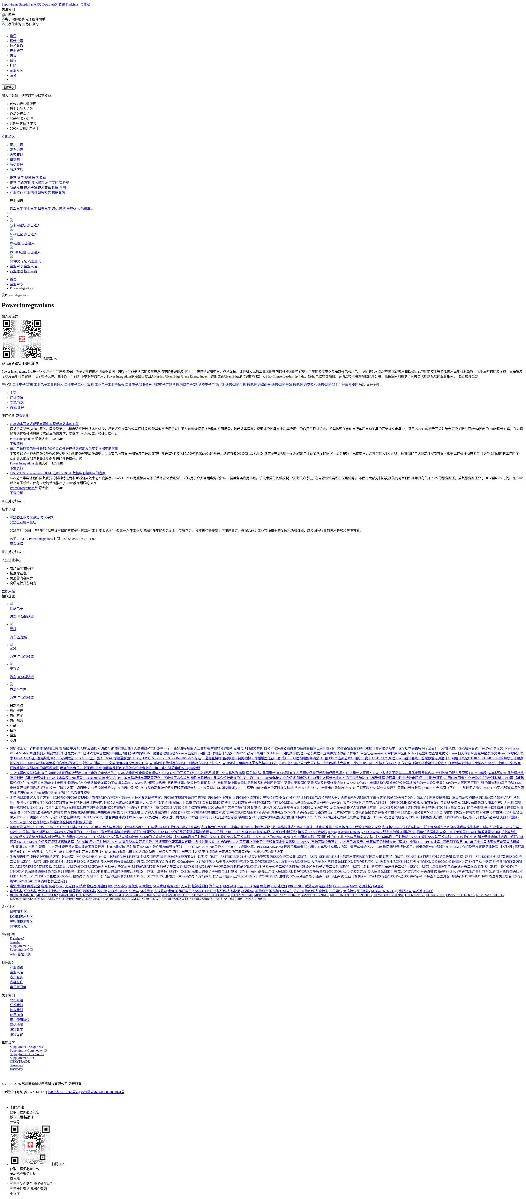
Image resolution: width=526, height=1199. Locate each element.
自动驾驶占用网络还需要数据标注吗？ (250, 763)
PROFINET (296, 886)
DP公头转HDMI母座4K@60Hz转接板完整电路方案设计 (294, 812)
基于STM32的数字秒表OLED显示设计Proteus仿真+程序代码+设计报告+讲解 (303, 802)
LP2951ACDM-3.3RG (228, 898)
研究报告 (44, 192)
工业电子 (31, 209)
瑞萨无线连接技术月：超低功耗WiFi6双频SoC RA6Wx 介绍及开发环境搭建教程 (440, 847)
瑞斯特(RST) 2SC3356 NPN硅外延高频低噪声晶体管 (328, 817)
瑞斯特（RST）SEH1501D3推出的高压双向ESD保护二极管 (339, 856)
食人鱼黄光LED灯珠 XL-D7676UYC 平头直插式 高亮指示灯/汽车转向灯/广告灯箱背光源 (431, 871)
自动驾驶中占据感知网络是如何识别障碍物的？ (117, 753)
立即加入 (8, 136)
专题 (42, 177)
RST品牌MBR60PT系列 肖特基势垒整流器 (100, 866)
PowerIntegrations (41, 539)
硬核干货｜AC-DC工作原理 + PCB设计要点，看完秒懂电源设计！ (403, 758)
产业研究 (16, 50)
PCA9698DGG (361, 895)
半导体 (72, 209)
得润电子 (185, 891)
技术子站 (30, 187)
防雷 (256, 886)
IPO (110, 886)
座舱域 (22, 637)
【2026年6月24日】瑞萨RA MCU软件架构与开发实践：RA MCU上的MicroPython (231, 837)
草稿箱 (15, 159)
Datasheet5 (50, 4)
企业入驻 (30, 266)
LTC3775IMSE (86, 895)
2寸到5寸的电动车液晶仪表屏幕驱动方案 (364, 812)
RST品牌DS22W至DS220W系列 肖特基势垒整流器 (413, 876)
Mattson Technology (384, 891)
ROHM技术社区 (21, 916)
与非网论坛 (18, 225)
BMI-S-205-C (134, 895)
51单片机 (159, 886)
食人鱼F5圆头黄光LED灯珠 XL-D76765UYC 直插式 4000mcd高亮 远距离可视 (156, 861)
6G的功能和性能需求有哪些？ (139, 773)
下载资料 (16, 443)
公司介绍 (16, 1000)
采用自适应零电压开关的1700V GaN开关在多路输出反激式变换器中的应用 (64, 448)
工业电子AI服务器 (138, 384)
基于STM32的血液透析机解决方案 (42, 812)
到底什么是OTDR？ (466, 758)
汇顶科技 (363, 891)
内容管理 (16, 154)
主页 (13, 393)
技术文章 (44, 187)
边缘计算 (325, 886)
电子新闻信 (18, 987)
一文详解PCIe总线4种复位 (29, 773)
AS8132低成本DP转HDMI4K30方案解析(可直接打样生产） (111, 807)
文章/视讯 (17, 402)
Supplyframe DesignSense (27, 1046)
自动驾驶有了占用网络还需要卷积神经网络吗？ (310, 773)
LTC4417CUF (435, 895)
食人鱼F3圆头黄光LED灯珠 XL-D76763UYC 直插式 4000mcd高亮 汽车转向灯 (156, 876)
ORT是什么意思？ (383, 787)
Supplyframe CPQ (22, 1058)
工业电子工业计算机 (79, 384)
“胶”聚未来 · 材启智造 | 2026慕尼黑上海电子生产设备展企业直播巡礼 (249, 842)
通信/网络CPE (327, 384)
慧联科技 (223, 891)
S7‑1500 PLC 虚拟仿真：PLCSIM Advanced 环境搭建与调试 (264, 847)
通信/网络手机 (236, 384)
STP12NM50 (320, 895)
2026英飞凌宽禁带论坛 (155, 837)
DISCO (123, 891)
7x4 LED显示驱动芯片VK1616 (416, 812)
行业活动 (16, 271)
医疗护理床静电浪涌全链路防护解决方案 (62, 822)
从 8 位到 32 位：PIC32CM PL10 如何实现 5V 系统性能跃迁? (253, 832)
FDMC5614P (152, 895)
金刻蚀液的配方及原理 (451, 773)
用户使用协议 (20, 1020)
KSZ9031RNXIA (21, 898)
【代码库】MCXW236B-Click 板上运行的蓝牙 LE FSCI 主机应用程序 (109, 856)
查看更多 (22, 416)
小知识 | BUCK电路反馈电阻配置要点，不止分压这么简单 (148, 778)
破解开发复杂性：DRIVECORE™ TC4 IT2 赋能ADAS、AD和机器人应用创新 (66, 827)
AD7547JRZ (200, 895)
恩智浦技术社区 (21, 921)
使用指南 (16, 1015)
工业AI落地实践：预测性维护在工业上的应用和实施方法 (332, 837)
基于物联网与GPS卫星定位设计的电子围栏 (452, 807)
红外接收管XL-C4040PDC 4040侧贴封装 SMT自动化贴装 (451, 861)
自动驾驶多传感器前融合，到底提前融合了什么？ (185, 763)
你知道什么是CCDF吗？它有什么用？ (238, 753)
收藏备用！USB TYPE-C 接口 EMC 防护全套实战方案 (208, 802)
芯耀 (62, 4)
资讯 (13, 36)
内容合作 (16, 982)
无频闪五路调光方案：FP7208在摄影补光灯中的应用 (169, 797)
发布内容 (16, 150)
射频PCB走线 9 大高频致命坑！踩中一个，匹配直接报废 (152, 748)
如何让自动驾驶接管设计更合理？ (423, 763)
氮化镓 (265, 886)
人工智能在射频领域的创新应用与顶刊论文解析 (228, 748)
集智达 (134, 891)
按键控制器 (200, 886)
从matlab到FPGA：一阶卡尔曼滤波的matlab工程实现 (331, 787)
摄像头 (133, 886)
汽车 (13, 616)
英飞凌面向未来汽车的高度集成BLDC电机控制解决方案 (242, 851)
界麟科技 (89, 891)
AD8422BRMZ (44, 898)
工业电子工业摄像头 (110, 384)
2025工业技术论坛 (23, 522)
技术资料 (37, 182)
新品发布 (16, 187)
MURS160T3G (340, 895)
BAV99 (306, 895)
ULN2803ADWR (149, 898)
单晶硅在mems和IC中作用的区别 (383, 753)
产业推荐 (16, 192)
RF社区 (15, 243)
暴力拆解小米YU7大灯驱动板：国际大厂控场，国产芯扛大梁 (156, 851)
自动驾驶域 (25, 616)
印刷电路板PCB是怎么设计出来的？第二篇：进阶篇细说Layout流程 (151, 768)
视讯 (28, 177)
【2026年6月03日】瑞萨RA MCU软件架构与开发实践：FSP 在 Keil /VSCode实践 (163, 847)
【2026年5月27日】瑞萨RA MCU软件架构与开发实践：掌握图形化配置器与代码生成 (136, 842)
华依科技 (311, 891)
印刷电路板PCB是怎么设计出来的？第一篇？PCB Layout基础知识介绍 (241, 778)
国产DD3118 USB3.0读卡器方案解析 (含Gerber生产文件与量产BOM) (204, 807)
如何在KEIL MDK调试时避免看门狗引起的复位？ (46, 763)
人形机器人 (85, 209)
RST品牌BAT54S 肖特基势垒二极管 (157, 866)
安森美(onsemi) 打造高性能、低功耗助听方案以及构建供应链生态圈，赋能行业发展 (442, 827)
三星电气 (335, 891)
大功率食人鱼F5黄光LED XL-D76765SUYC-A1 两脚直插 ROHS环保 (360, 861)
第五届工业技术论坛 (312, 832)
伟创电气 (286, 891)
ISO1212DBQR (255, 898)
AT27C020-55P (289, 895)
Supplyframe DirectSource (27, 1054)
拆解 (55, 187)
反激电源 (311, 886)
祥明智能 (247, 891)
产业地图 (30, 192)
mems (345, 886)
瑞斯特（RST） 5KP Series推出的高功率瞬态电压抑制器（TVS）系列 (207, 871)
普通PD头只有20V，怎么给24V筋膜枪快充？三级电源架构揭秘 (432, 797)
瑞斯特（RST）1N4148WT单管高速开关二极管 (374, 866)
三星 (240, 886)
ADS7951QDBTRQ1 (176, 895)
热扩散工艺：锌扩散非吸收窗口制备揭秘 (39, 748)
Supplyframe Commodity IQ (28, 1050)
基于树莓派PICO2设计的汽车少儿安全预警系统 (203, 817)
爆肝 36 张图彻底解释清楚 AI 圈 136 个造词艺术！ (317, 758)
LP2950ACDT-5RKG (460, 895)
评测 (62, 187)
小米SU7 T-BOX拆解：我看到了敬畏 (436, 842)
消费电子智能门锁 (211, 384)
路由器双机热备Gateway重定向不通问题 (182, 753)
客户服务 (16, 977)
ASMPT (198, 891)
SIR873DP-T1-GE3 (110, 895)
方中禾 (428, 891)
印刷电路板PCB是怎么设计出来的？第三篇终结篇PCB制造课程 (339, 778)
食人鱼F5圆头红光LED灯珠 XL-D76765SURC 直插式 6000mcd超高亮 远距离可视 (271, 876)
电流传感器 (18, 886)
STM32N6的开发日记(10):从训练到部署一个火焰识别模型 (203, 773)
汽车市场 (120, 886)
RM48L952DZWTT (175, 898)
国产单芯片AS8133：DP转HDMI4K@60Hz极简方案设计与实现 (404, 802)
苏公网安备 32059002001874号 (102, 1092)
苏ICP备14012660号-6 (63, 1092)
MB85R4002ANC (266, 895)
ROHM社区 (18, 252)
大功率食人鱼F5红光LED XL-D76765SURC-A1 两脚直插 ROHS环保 (261, 861)
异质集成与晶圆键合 (261, 773)
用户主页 (16, 145)
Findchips (72, 4)
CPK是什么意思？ (359, 773)
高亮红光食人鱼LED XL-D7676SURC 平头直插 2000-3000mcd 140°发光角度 (312, 871)
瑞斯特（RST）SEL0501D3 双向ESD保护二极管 (417, 856)
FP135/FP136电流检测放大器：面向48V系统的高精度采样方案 (341, 797)
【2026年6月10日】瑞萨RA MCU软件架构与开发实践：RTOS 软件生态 (425, 837)
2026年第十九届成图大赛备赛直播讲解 (491, 842)
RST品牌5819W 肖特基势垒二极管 (314, 866)
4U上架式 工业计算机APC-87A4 (353, 876)
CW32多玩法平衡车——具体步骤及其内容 (404, 773)
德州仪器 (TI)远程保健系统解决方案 (264, 817)
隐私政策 (16, 1029)
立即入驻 (8, 591)
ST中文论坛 (18, 261)
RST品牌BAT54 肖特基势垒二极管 (208, 866)
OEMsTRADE (20, 1061)
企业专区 (16, 70)
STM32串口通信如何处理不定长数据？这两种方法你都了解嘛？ (313, 753)
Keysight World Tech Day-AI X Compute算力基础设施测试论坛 (372, 832)
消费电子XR (189, 384)
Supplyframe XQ (30, 4)
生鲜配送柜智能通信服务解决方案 (34, 856)
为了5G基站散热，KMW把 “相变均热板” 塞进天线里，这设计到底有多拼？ (162, 783)
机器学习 (229, 886)
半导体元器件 (348, 384)
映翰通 (323, 891)
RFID (248, 886)
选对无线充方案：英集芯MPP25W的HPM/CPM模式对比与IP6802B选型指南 (198, 812)
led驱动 (378, 886)
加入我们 (16, 1010)
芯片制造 (365, 886)
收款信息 (16, 169)
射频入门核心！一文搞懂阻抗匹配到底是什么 (115, 763)
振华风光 (261, 891)
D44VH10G (67, 895)
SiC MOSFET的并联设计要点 (502, 758)
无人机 (186, 886)
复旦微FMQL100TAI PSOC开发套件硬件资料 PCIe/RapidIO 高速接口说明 (115, 817)
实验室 (64, 182)
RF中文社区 (18, 911)
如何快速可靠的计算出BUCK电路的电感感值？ (82, 773)
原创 (35, 177)
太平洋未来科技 (49, 891)
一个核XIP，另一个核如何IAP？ (374, 763)
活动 (13, 75)
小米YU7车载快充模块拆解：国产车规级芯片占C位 (345, 847)
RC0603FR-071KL (22, 895)
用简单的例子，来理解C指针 (81, 768)
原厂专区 (51, 182)
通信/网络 (59, 209)
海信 (65, 891)
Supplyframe (10, 4)
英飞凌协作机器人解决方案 (459, 812)
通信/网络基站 (282, 384)
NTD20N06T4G (242, 895)
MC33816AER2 (47, 895)
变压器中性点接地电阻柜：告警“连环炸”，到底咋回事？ (426, 778)
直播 (13, 55)
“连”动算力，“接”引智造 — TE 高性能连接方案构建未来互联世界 (57, 847)
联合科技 (30, 891)
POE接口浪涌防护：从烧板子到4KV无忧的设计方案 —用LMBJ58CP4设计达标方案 (361, 807)
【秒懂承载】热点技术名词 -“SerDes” (465, 748)
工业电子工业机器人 (49, 384)
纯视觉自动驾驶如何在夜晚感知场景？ (169, 787)
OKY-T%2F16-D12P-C (388, 895)
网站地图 (16, 1025)
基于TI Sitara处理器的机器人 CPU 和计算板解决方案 (404, 817)
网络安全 (33, 886)
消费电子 (45, 209)
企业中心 (16, 266)
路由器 (102, 886)
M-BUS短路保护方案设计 (178, 856)
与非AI (84, 4)
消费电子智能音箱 (166, 384)
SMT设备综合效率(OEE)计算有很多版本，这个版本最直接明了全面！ (387, 748)
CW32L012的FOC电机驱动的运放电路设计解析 (378, 783)
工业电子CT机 (23, 384)
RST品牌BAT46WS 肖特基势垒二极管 (261, 866)
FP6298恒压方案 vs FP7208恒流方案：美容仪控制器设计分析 (252, 797)
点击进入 (33, 225)
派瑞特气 (349, 891)
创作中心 (8, 87)
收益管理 (16, 164)
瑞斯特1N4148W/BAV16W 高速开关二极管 (481, 876)
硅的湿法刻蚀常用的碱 (497, 783)
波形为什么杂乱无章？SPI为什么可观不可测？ (446, 783)
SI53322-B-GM (125, 898)
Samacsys (16, 1065)
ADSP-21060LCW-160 (98, 898)
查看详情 (16, 543)
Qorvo (60, 886)
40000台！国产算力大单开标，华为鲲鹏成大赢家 (314, 763)
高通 (51, 886)
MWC (354, 886)
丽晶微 (274, 891)
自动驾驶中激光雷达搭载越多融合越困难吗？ (250, 783)
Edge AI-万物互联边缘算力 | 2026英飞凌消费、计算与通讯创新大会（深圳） (354, 842)
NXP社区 (16, 234)
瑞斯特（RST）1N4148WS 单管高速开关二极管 (442, 866)
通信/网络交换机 (305, 384)
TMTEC (210, 891)
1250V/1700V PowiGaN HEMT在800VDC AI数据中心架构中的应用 (57, 473)
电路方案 (23, 182)
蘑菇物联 (75, 891)
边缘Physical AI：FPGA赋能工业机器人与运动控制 (102, 837)
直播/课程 (17, 407)
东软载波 (160, 891)
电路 (44, 886)
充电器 (70, 886)
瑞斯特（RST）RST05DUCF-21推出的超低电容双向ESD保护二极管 (247, 856)
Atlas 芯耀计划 (20, 954)
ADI (24, 539)
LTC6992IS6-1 (415, 895)
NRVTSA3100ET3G (490, 895)
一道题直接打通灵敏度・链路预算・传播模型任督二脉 (241, 758)
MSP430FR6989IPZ (69, 898)
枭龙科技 (16, 891)
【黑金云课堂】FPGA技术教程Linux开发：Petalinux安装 (64, 778)
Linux (337, 886)
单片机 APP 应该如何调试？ (90, 748)
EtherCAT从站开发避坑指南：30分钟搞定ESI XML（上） (55, 758)
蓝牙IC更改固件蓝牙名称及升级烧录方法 (313, 783)
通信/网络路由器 (259, 384)
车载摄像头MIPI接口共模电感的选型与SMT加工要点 (106, 812)
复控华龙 (146, 891)
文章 (20, 177)
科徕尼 (235, 891)
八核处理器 (279, 886)
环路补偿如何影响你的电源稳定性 (34, 768)
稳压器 (92, 886)
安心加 (299, 891)
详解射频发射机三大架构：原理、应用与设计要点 (484, 763)
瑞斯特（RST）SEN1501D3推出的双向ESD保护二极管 (60, 861)
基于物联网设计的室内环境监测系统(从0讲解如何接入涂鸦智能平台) (118, 802)
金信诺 (173, 891)
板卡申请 (30, 271)
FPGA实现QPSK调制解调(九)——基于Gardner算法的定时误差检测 (245, 787)
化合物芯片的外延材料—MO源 (490, 778)
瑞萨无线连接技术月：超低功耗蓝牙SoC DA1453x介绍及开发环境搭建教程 (154, 832)
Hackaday (16, 1069)
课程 (13, 60)
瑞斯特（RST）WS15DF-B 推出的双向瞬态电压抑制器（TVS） (110, 871)
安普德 (113, 891)
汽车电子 (17, 209)
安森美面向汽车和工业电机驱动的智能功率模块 (235, 827)
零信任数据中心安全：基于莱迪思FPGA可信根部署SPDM (458, 832)
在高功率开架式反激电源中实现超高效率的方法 (44, 424)
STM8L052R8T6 (200, 898)
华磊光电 (405, 891)
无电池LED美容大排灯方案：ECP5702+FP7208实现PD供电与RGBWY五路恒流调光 (70, 797)
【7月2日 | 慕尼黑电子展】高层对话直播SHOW (78, 851)
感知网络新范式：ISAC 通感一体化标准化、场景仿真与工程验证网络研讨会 (326, 827)
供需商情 (58, 192)
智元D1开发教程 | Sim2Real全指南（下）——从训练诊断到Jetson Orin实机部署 (453, 787)
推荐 (13, 177)
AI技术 (81, 886)
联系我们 (16, 1005)
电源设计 (173, 886)
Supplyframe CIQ (21, 949)
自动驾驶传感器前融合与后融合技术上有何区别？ (300, 748)
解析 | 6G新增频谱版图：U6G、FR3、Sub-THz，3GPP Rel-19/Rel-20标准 (149, 758)
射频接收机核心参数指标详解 (85, 783)
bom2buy (16, 942)
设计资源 (16, 41)
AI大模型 (145, 886)
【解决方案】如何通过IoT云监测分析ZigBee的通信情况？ (98, 787)
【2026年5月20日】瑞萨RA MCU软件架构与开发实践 (161, 827)
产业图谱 (16, 967)
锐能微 (102, 891)
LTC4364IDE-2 (219, 895)
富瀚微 (417, 891)
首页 (13, 279)
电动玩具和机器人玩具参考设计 (277, 807)
